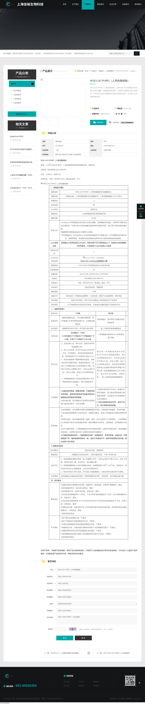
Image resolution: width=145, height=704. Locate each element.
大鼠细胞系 (17, 103)
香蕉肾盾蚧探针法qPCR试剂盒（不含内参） (58, 53)
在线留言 (125, 4)
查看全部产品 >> (22, 114)
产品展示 (93, 71)
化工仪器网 (121, 698)
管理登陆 (129, 698)
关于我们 (75, 4)
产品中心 (88, 4)
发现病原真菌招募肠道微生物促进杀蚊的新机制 (28, 162)
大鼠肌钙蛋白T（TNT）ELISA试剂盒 (24, 188)
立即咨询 (99, 122)
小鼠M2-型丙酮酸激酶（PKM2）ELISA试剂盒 (27, 175)
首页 (64, 4)
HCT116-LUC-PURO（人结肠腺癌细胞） (119, 653)
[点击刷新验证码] (72, 629)
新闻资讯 (100, 4)
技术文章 (113, 4)
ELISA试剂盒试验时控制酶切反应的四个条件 (27, 149)
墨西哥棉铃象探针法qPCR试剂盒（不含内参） (89, 53)
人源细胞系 (17, 99)
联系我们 (138, 4)
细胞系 (13, 84)
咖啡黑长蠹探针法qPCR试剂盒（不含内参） (27, 53)
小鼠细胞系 (17, 95)
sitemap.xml (137, 698)
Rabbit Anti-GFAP (16, 136)
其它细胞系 (17, 90)
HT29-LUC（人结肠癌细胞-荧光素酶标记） (67, 653)
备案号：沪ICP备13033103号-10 (52, 698)
